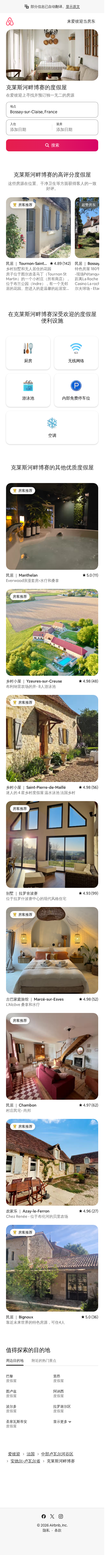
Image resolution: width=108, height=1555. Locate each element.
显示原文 (73, 6)
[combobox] (52, 112)
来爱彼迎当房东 (81, 21)
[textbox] (29, 130)
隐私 (46, 1530)
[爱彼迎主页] (10, 21)
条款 (58, 1530)
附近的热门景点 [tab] (44, 1360)
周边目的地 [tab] (15, 1360)
